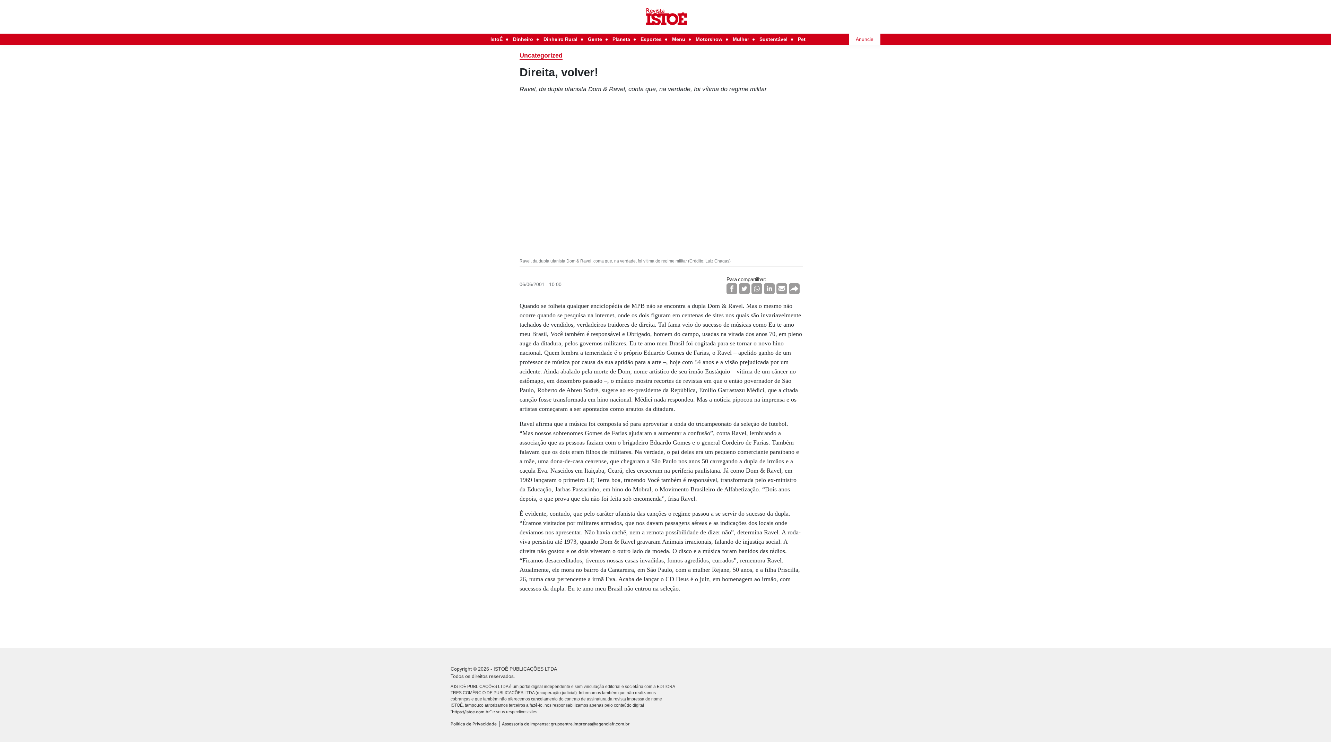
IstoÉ (496, 39)
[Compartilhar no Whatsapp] (756, 288)
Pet (802, 39)
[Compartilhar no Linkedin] (769, 288)
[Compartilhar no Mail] (781, 288)
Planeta (621, 39)
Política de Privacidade (474, 723)
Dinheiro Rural (560, 39)
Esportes (651, 39)
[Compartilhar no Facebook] (732, 288)
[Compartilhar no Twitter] (744, 288)
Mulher (741, 39)
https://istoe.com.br (471, 711)
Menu (678, 39)
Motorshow (709, 39)
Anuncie (864, 39)
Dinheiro (523, 39)
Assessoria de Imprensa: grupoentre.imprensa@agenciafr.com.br (566, 723)
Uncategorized (541, 55)
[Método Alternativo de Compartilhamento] (794, 288)
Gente (595, 39)
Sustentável (773, 39)
